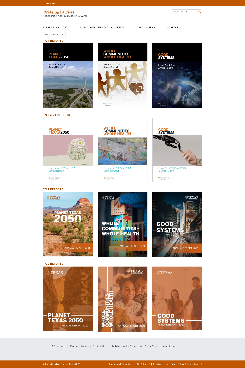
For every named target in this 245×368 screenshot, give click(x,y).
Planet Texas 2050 (55, 27)
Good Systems (146, 27)
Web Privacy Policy (148, 346)
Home (47, 34)
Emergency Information (80, 346)
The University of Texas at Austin (60, 364)
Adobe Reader (168, 346)
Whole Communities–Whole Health (102, 27)
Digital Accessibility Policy (123, 346)
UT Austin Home (58, 346)
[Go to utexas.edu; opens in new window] (51, 3)
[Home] (65, 13)
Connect (173, 27)
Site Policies (101, 346)
